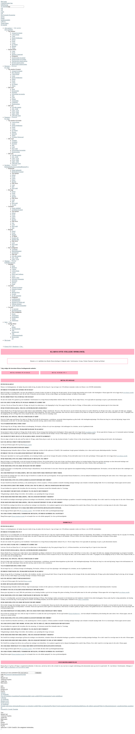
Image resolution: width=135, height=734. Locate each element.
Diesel (13, 39)
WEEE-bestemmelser (45, 696)
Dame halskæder (16, 170)
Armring (14, 140)
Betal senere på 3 (59, 372)
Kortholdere (15, 317)
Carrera (14, 269)
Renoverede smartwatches (19, 64)
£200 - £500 (15, 114)
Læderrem (15, 102)
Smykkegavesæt (16, 310)
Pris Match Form (55, 706)
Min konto (4, 1)
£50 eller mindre (16, 107)
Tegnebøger (15, 315)
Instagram (18, 674)
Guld (13, 97)
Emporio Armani (16, 289)
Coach (14, 272)
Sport (13, 89)
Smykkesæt (15, 253)
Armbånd (14, 142)
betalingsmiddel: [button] (5, 20)
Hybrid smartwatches (18, 63)
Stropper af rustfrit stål (18, 302)
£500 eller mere (16, 115)
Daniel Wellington (17, 38)
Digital (14, 99)
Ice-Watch (15, 44)
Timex (13, 48)
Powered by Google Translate (9, 709)
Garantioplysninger (65, 706)
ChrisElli (3, 3)
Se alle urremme (16, 295)
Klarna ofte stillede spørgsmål (90, 706)
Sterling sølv (15, 239)
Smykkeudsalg (16, 329)
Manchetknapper (16, 251)
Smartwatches (16, 104)
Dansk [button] (2, 18)
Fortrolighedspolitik (24, 696)
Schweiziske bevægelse (18, 150)
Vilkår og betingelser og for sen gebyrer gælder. (16, 667)
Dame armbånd (16, 208)
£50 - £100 (15, 109)
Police (13, 180)
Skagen (14, 46)
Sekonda (14, 134)
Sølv (13, 96)
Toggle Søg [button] (9, 3)
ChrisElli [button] (4, 6)
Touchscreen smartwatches (19, 61)
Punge (13, 314)
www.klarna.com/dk (128, 392)
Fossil (13, 41)
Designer (14, 92)
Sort (13, 223)
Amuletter (15, 249)
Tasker (14, 319)
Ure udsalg (14, 326)
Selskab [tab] (3, 693)
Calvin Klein (15, 34)
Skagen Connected (17, 54)
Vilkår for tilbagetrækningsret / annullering (111, 706)
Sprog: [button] (3, 16)
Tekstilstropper (16, 300)
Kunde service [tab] (5, 702)
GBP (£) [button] (3, 21)
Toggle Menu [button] (5, 23)
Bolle (13, 266)
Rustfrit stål (15, 238)
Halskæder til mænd (17, 172)
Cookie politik (34, 696)
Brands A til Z (5, 701)
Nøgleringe (15, 320)
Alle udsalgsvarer (15, 331)
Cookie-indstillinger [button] (57, 696)
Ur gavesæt (15, 309)
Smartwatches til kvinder (19, 59)
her (105, 463)
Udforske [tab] (3, 697)
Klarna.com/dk (28, 444)
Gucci (13, 276)
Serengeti (14, 281)
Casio (13, 36)
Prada (13, 284)
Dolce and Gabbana (17, 274)
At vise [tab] (3, 694)
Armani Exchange (17, 33)
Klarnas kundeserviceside (18, 516)
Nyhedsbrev (8, 696)
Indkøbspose (4, 5)
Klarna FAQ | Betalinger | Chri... (13, 346)
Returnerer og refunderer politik (28, 706)
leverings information (13, 706)
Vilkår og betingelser (44, 706)
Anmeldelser (15, 696)
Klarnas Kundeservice (74, 613)
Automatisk (15, 101)
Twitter (13, 674)
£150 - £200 (15, 112)
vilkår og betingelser (83, 599)
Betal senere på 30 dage (20, 372)
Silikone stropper (17, 304)
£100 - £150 (15, 110)
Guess (13, 43)
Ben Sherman (16, 72)
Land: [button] (2, 11)
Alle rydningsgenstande (17, 334)
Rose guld (15, 148)
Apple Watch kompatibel (19, 305)
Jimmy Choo (15, 277)
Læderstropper (16, 299)
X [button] (1, 6)
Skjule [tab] (7, 694)
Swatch (14, 294)
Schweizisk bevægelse (18, 94)
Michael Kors (16, 292)
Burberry (14, 267)
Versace (14, 282)
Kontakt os (4, 706)
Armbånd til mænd (17, 210)
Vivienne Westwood (18, 137)
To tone (14, 205)
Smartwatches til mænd (18, 58)
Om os (3, 696)
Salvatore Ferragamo (18, 279)
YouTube (23, 674)
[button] (67, 8)
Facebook (8, 674)
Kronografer (15, 91)
